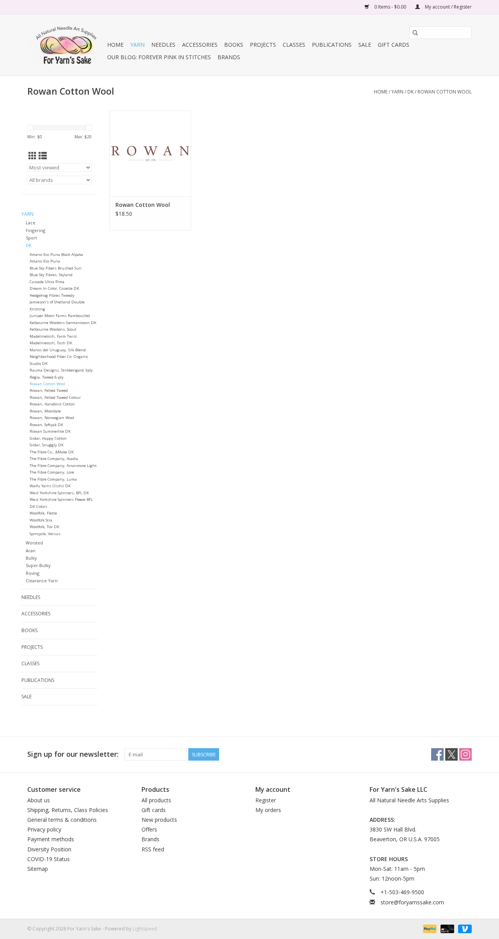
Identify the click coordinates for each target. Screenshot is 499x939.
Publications (332, 44)
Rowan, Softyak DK (46, 424)
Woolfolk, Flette (43, 513)
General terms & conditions (62, 819)
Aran (30, 550)
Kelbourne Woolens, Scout (53, 329)
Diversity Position (49, 849)
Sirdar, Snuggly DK (47, 444)
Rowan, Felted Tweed (49, 390)
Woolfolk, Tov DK (44, 526)
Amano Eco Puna (45, 261)
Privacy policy (44, 829)
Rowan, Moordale (45, 411)
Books (233, 44)
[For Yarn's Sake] (66, 45)
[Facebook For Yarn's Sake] (437, 754)
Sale (364, 44)
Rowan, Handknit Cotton (52, 404)
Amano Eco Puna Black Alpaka (56, 254)
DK (410, 91)
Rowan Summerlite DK (50, 431)
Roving (32, 573)
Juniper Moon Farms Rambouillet (60, 315)
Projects (263, 44)
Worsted (34, 543)
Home (115, 44)
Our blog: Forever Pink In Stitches (159, 57)
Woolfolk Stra (41, 520)
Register (265, 800)
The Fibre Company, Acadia (54, 458)
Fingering (35, 230)
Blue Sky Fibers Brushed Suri (55, 268)
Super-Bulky (38, 565)
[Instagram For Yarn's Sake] (465, 754)
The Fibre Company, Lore (52, 472)
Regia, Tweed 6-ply (47, 377)
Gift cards (393, 44)
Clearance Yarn (42, 580)
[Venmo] (463, 928)
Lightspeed (145, 928)
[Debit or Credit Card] (446, 928)
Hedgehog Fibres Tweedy (52, 295)
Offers (149, 829)
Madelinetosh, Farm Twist (53, 336)
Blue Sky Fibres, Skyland (51, 274)
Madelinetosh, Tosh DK (51, 342)
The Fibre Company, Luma (53, 479)
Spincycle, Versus (45, 533)
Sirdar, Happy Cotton (48, 438)
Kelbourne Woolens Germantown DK (63, 322)
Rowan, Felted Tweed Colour (55, 397)
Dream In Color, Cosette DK (54, 288)
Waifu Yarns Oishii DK (50, 485)
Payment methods (50, 839)
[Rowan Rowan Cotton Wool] (150, 153)
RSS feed (153, 849)
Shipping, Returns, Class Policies (67, 810)
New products (159, 819)
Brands (229, 57)
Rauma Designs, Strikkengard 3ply (61, 370)
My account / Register (448, 7)
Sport (31, 238)
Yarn (137, 44)
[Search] (415, 32)
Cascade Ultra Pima (47, 281)
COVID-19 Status (48, 859)
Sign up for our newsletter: (73, 754)
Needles (163, 44)
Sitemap (37, 868)
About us (38, 800)
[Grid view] (32, 155)
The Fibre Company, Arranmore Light (63, 465)
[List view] (43, 155)
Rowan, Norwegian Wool (52, 417)
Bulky (31, 558)
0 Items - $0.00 (390, 7)
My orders (268, 810)
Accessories (200, 44)
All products (156, 800)
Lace (30, 223)
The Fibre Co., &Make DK (52, 452)
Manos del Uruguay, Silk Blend (58, 349)
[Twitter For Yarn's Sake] (451, 754)
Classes (294, 44)
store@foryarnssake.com (412, 902)
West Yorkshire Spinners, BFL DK (59, 492)
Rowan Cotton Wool (445, 91)
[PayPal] (429, 928)
